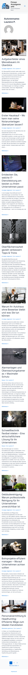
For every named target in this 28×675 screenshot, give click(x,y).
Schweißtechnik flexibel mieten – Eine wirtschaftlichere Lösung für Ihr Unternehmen (13, 436)
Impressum (14, 671)
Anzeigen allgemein (7, 68)
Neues (3, 380)
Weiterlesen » (5, 93)
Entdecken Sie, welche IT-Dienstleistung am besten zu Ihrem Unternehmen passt (12, 180)
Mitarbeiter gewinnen (7, 628)
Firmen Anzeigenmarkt (16, 4)
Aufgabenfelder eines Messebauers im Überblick (13, 62)
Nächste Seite (14, 665)
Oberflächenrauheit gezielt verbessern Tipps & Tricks (12, 249)
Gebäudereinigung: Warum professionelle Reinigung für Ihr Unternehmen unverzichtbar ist (13, 500)
